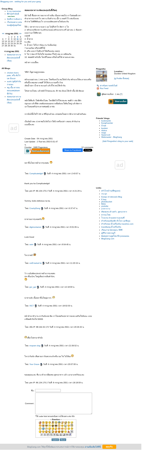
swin (31, 244)
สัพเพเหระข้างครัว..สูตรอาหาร (114, 212)
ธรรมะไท (105, 215)
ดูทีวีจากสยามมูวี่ (108, 233)
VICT (31, 306)
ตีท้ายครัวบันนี (13, 14)
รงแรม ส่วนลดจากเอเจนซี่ (112, 218)
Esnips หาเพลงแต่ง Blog (111, 197)
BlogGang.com (107, 239)
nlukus (104, 130)
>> (20, 33)
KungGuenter (107, 123)
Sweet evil (105, 135)
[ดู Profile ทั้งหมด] (121, 78)
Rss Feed (104, 88)
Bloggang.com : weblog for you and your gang (20, 1)
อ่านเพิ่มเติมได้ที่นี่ (93, 447)
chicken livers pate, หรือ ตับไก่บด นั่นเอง (13, 75)
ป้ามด (103, 125)
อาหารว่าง (105, 209)
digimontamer (35, 227)
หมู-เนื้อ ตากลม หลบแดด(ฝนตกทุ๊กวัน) (13, 90)
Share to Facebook (72, 150)
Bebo (103, 204)
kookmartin (106, 121)
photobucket (106, 202)
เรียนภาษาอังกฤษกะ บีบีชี (111, 230)
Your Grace (34, 364)
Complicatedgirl (36, 173)
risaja (103, 133)
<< (3, 33)
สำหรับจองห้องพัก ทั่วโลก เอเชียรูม (115, 221)
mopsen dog (35, 345)
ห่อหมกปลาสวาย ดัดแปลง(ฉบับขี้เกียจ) (14, 58)
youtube (104, 206)
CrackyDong (35, 208)
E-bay (103, 199)
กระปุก (104, 194)
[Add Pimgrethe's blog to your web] (118, 141)
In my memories (14, 11)
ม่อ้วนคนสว (35, 263)
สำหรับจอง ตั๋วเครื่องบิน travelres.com (117, 224)
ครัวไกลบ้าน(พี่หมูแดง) (110, 191)
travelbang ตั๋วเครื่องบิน (111, 227)
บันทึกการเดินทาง (14, 19)
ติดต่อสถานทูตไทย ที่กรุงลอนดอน (115, 236)
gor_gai (33, 287)
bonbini (104, 128)
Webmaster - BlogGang (111, 137)
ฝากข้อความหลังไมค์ (108, 85)
